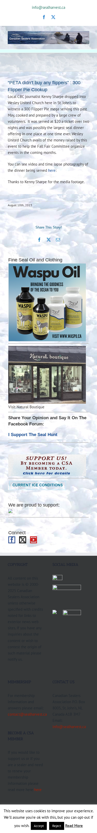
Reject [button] (56, 826)
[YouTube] (33, 539)
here (52, 170)
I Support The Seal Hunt (32, 434)
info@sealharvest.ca (48, 7)
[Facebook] (11, 539)
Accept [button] (39, 826)
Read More (74, 825)
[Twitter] (22, 539)
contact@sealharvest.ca (27, 714)
